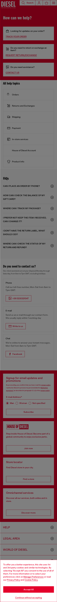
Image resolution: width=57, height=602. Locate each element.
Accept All (29, 589)
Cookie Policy (31, 580)
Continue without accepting (28, 597)
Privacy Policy (13, 580)
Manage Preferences (33, 577)
